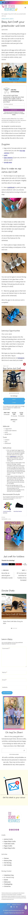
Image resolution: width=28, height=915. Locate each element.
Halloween (7, 882)
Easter (6, 880)
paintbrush (11, 187)
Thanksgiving (8, 884)
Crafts (11, 18)
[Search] (24, 750)
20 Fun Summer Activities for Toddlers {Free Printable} (21, 575)
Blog (8, 904)
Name (4, 672)
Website (4, 687)
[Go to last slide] (4, 610)
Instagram (21, 358)
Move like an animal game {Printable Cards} (7, 574)
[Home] (2, 14)
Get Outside (8, 865)
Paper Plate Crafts (10, 841)
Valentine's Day (9, 875)
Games (6, 858)
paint (5, 155)
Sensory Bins (8, 860)
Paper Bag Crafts (9, 848)
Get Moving (7, 863)
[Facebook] (3, 2)
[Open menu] (25, 8)
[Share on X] (11, 564)
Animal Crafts (5, 18)
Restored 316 (20, 913)
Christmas (7, 886)
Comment (6, 648)
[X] (5, 2)
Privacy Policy (16, 904)
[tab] (11, 628)
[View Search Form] (25, 2)
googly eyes (8, 162)
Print (14, 399)
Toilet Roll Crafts (9, 844)
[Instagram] (8, 2)
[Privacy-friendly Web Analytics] (14, 0)
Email (4, 680)
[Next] (24, 610)
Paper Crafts (8, 846)
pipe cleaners (8, 158)
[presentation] (14, 606)
